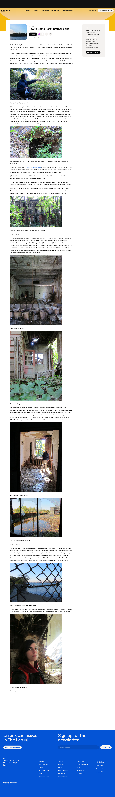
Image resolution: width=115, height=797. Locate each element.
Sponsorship (80, 770)
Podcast (41, 761)
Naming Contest (63, 776)
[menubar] (68, 10)
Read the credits (63, 770)
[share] (46, 34)
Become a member (93, 52)
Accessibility (100, 772)
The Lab (15, 739)
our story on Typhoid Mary (33, 167)
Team (41, 773)
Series (41, 767)
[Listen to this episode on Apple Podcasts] (39, 34)
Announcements (44, 776)
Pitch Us (60, 761)
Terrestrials (61, 764)
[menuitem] (28, 10)
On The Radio (43, 764)
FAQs (78, 767)
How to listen (81, 761)
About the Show (44, 770)
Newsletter (61, 773)
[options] (50, 34)
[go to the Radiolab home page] (5, 11)
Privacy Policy (100, 769)
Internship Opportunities (100, 761)
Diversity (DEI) (81, 773)
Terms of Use (100, 765)
